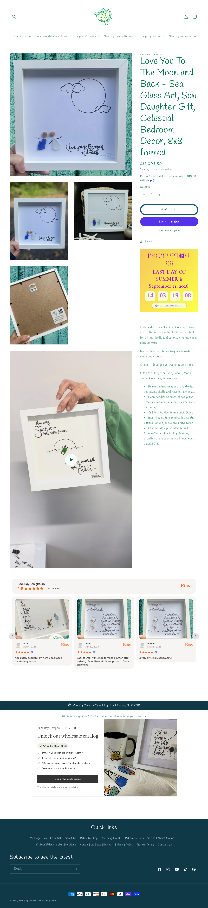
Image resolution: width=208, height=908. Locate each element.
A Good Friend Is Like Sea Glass (56, 844)
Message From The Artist (45, 838)
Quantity (145, 187)
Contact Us (165, 844)
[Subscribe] (75, 869)
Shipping (144, 169)
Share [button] (148, 241)
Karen (151, 643)
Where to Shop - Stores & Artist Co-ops (150, 838)
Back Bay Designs (27, 900)
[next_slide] (195, 636)
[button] (14, 17)
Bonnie (89, 643)
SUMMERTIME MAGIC (170, 305)
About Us (70, 838)
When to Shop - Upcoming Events (101, 838)
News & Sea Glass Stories (95, 844)
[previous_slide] (12, 636)
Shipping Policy (124, 844)
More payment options (169, 230)
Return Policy (145, 844)
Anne (26, 643)
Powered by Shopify (46, 900)
